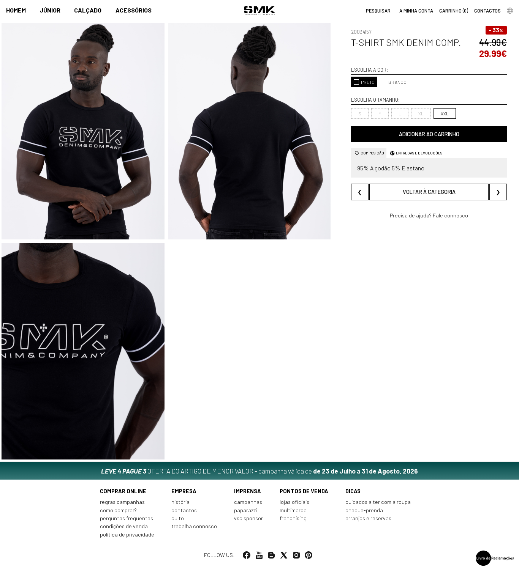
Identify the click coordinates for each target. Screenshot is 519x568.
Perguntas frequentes (126, 518)
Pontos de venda (304, 491)
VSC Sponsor (248, 518)
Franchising (293, 518)
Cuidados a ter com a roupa (378, 502)
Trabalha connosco (194, 526)
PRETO (368, 82)
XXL (445, 113)
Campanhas (248, 502)
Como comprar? (118, 510)
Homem (16, 10)
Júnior (50, 10)
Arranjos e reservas (368, 518)
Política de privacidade (127, 534)
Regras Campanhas (122, 502)
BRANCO (397, 82)
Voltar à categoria (429, 192)
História (180, 502)
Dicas (353, 491)
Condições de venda (124, 526)
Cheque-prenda (364, 510)
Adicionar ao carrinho (429, 134)
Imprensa (247, 491)
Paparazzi (245, 510)
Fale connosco (450, 215)
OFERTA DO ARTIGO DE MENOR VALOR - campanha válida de (259, 471)
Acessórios (134, 10)
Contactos (184, 510)
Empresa (183, 491)
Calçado (87, 10)
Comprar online (123, 491)
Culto (177, 518)
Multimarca (293, 510)
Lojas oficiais (294, 502)
